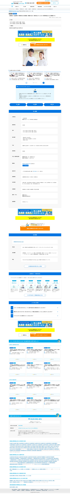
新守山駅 (34, 171)
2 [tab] (34, 82)
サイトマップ (51, 489)
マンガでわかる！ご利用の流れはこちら (35, 295)
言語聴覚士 (23, 490)
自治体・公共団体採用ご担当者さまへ (24, 489)
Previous (26, 83)
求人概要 (18, 104)
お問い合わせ (46, 489)
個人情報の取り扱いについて (35, 489)
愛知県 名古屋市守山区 (27, 163)
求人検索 (24, 6)
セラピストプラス (51, 490)
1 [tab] (33, 82)
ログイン (54, 3)
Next (44, 83)
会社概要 (35, 104)
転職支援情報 (40, 6)
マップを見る (25, 165)
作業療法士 (18, 490)
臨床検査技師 (28, 490)
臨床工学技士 (33, 490)
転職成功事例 (32, 6)
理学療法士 (14, 490)
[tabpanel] (35, 57)
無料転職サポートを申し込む (43, 3)
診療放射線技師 (38, 490)
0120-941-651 (30, 3)
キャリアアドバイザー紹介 (47, 6)
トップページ (12, 6)
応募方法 (52, 104)
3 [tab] (35, 82)
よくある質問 (56, 489)
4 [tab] (36, 82)
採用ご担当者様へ (47, 0)
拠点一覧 (55, 6)
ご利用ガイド (17, 6)
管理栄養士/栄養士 (44, 490)
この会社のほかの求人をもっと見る (35, 266)
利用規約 (42, 489)
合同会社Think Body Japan (19, 241)
